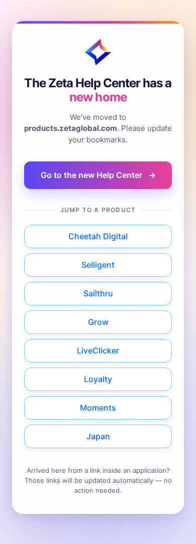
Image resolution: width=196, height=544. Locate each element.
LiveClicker (98, 350)
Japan (98, 436)
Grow (98, 322)
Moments (98, 408)
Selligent (98, 265)
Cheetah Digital (98, 236)
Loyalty (98, 379)
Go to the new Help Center (98, 175)
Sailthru (98, 293)
